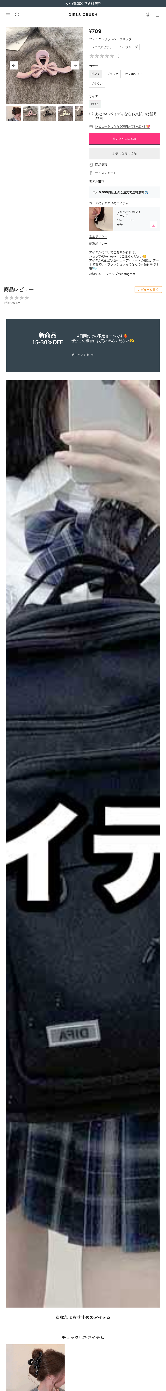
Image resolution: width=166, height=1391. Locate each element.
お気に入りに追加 (124, 154)
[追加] (153, 224)
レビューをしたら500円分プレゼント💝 (122, 126)
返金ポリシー (98, 236)
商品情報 (101, 164)
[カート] (157, 15)
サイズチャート (105, 173)
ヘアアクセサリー (103, 47)
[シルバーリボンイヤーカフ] (101, 219)
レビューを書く (148, 290)
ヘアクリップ (129, 47)
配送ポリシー (98, 243)
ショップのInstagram (120, 274)
